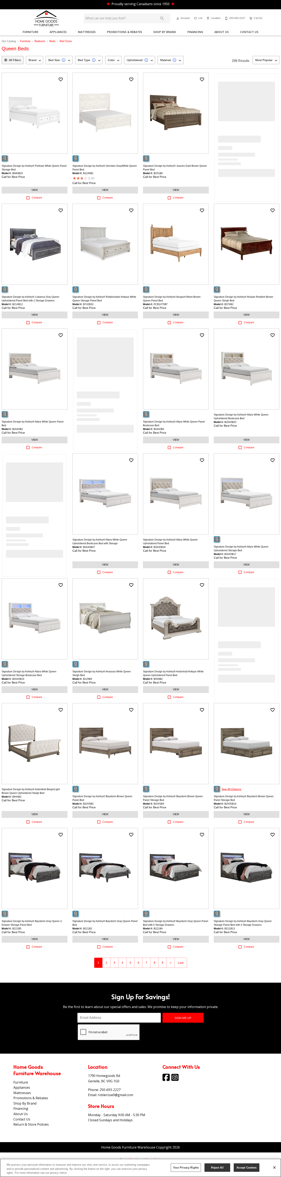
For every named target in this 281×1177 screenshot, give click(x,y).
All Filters (15, 60)
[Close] (274, 1167)
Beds (52, 41)
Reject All (217, 1167)
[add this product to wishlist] (61, 79)
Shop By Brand (164, 32)
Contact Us (249, 32)
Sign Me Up (183, 1018)
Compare (37, 197)
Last (180, 962)
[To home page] (46, 18)
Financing (195, 32)
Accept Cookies (247, 1167)
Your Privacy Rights (186, 1167)
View (34, 190)
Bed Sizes (66, 41)
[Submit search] (162, 18)
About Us (221, 32)
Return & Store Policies (31, 1124)
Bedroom (40, 41)
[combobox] (34, 60)
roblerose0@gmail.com (115, 1095)
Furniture (30, 32)
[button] (177, 18)
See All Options (231, 789)
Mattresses (87, 32)
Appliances (58, 32)
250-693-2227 (110, 1089)
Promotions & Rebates (124, 32)
